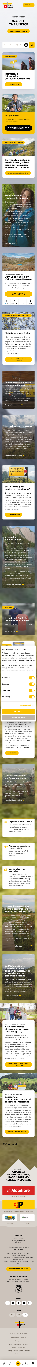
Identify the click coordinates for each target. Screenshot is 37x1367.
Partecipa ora (10, 631)
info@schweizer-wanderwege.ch (18, 1247)
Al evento (12, 753)
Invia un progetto (11, 995)
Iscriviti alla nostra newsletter (17, 870)
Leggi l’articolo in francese (18, 359)
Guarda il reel (10, 243)
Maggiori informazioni (13, 455)
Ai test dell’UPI (14, 514)
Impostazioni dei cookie (18, 1337)
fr (19, 1315)
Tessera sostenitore (18, 31)
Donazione (28, 5)
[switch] (32, 684)
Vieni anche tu (13, 84)
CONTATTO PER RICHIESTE (18, 1269)
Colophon (18, 1341)
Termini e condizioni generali (18, 1344)
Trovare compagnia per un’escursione (20, 847)
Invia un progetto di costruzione (17, 946)
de (12, 1315)
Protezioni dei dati (18, 1347)
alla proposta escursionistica (18, 293)
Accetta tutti (18, 711)
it (25, 1315)
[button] (18, 1363)
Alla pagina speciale (12, 405)
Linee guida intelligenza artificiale (18, 1350)
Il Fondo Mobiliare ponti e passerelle (18, 1064)
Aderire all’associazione (18, 173)
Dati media (18, 1354)
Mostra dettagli (25, 705)
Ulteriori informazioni (13, 585)
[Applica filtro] (32, 45)
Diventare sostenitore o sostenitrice (18, 128)
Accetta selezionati (18, 717)
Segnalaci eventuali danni (20, 822)
